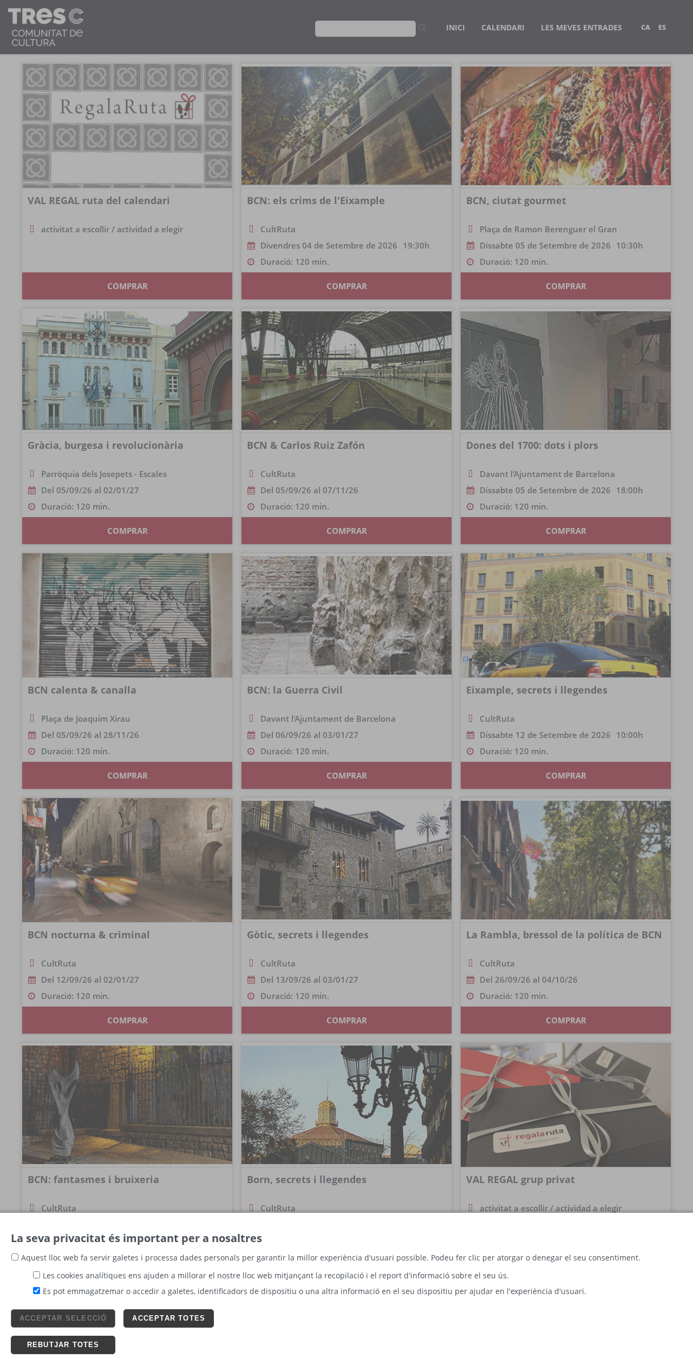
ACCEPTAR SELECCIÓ (63, 1318)
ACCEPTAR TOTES (168, 1318)
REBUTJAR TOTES (63, 1345)
